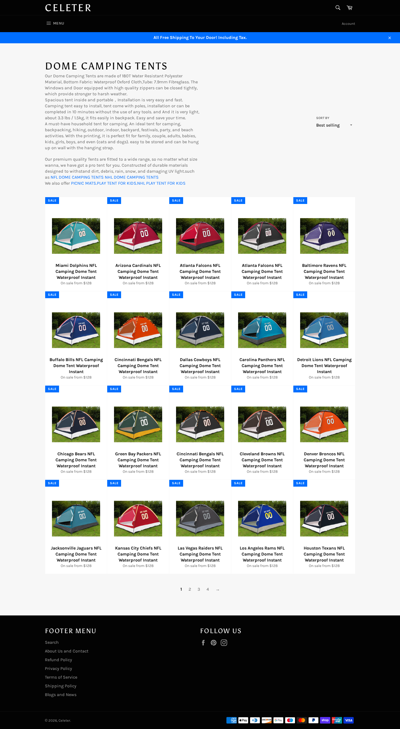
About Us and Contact (66, 651)
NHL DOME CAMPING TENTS (132, 177)
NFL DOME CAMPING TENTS (77, 177)
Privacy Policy (58, 668)
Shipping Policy (60, 685)
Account (348, 24)
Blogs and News (60, 694)
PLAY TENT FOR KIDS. (117, 183)
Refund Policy (58, 659)
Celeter (68, 8)
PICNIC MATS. (84, 183)
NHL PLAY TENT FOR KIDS (161, 183)
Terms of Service (61, 677)
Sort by (322, 118)
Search (52, 642)
